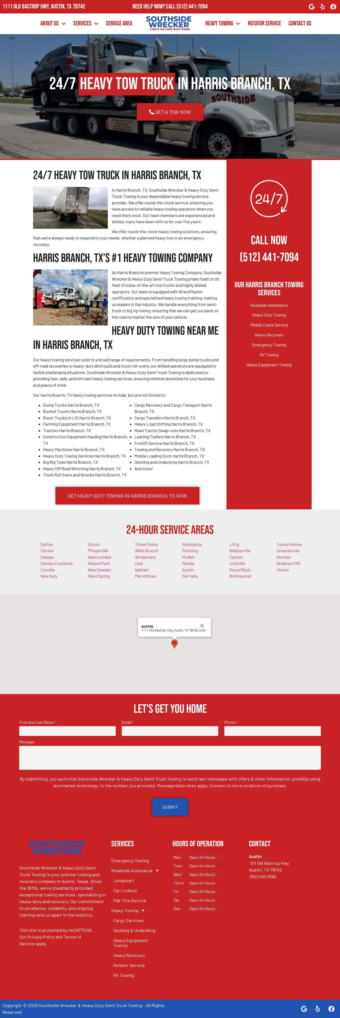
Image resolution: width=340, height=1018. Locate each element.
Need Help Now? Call (154, 6)
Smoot (94, 544)
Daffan (47, 544)
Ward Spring (99, 575)
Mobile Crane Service (269, 324)
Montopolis (192, 544)
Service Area (119, 23)
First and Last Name (37, 722)
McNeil (188, 556)
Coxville (48, 569)
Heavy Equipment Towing (269, 364)
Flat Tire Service (129, 900)
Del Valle (190, 575)
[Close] (202, 626)
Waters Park (99, 563)
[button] (174, 644)
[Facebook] (333, 6)
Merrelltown (145, 575)
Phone (230, 722)
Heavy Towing (219, 23)
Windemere (145, 556)
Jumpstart (123, 880)
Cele (139, 563)
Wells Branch (147, 550)
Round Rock (240, 569)
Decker (47, 550)
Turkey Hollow (289, 544)
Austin (188, 569)
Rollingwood (240, 575)
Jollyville (237, 563)
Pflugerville (98, 550)
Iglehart (142, 569)
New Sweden (99, 569)
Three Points (146, 544)
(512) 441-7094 (192, 6)
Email (127, 722)
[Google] (311, 6)
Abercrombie (99, 556)
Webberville (239, 550)
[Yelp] (322, 6)
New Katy (49, 575)
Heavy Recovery (269, 334)
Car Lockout (125, 890)
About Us (49, 23)
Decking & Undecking (134, 930)
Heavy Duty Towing (269, 314)
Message (27, 742)
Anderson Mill (288, 563)
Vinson (283, 569)
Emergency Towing (269, 344)
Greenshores (288, 550)
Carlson (236, 556)
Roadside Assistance (269, 305)
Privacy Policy (41, 937)
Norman (284, 556)
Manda (188, 563)
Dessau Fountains (57, 563)
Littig (234, 544)
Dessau (47, 556)
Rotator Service (264, 23)
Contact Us (299, 23)
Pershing (190, 550)
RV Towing (269, 354)
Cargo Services (128, 920)
